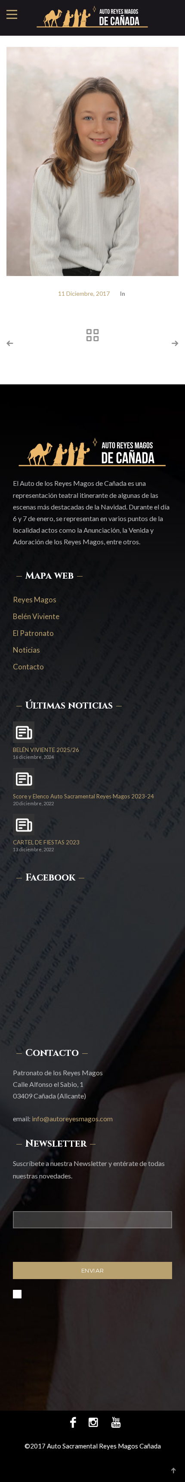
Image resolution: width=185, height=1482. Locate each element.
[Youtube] (112, 1422)
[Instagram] (93, 1422)
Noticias (26, 649)
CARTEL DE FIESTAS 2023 (46, 842)
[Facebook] (73, 1422)
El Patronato (33, 633)
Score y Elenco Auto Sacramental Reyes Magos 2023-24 (83, 796)
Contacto (28, 666)
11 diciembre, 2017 (84, 293)
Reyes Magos (34, 599)
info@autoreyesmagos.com (72, 1118)
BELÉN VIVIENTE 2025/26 (46, 750)
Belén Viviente (36, 616)
